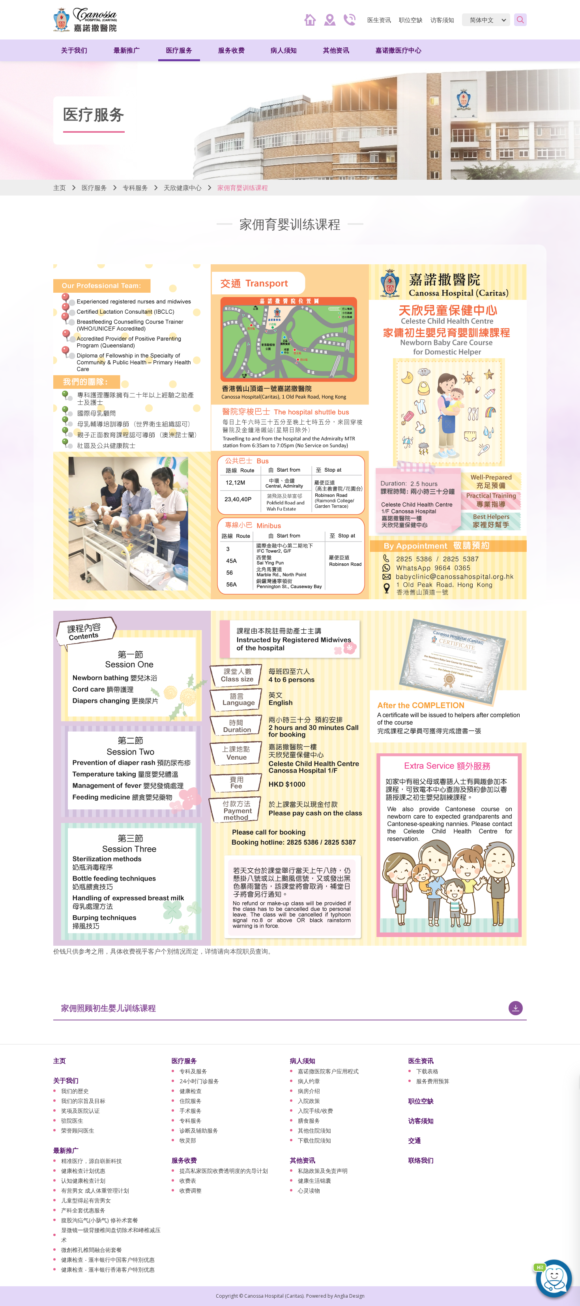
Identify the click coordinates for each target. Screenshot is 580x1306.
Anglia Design (349, 1296)
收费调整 (191, 1190)
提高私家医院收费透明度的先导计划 (224, 1170)
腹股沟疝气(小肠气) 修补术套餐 (99, 1220)
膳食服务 (309, 1120)
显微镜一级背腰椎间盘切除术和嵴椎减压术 (111, 1235)
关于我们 (66, 1080)
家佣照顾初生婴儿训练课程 (108, 1008)
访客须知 (442, 20)
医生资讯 (421, 1060)
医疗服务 (94, 187)
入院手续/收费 (315, 1110)
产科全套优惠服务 (83, 1210)
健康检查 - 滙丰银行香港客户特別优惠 (108, 1269)
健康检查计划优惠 (83, 1170)
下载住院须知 (314, 1140)
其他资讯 (302, 1160)
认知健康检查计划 (83, 1180)
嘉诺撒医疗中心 (399, 50)
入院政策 (309, 1101)
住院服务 (191, 1101)
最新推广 (66, 1150)
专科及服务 (193, 1071)
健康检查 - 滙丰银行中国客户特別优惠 (108, 1259)
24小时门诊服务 (199, 1081)
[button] (552, 1278)
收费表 (188, 1180)
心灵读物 (309, 1190)
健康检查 (191, 1091)
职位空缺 (411, 20)
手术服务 (191, 1110)
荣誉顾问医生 (77, 1130)
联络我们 (421, 1160)
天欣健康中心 (183, 187)
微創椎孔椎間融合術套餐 (91, 1249)
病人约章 (309, 1081)
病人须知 (302, 1060)
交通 (414, 1140)
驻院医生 (72, 1120)
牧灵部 (188, 1140)
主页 (59, 187)
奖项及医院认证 (80, 1110)
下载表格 (427, 1071)
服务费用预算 (432, 1081)
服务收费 (184, 1160)
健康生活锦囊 (314, 1180)
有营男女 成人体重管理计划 (95, 1190)
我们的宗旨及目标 (83, 1101)
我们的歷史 (75, 1091)
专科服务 (135, 187)
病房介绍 (309, 1091)
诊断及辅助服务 (199, 1130)
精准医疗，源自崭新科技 (91, 1161)
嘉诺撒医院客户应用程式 (328, 1071)
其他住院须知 (314, 1130)
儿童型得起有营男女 (86, 1200)
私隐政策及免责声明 (323, 1170)
